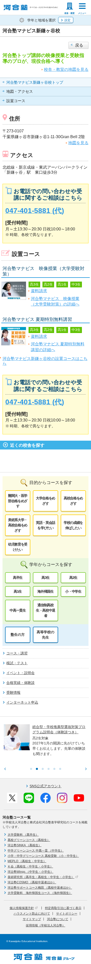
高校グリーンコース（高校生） (29, 840)
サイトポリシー (66, 913)
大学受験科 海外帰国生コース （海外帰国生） (40, 893)
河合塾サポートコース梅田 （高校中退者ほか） (40, 887)
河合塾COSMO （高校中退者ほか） (32, 882)
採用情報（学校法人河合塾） (45, 925)
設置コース (15, 101)
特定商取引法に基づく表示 (63, 908)
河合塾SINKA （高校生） (24, 845)
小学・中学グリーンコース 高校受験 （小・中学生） (43, 856)
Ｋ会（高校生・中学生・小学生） (30, 866)
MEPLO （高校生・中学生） (27, 861)
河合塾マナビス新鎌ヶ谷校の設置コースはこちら (45, 361)
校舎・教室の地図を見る (66, 69)
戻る (79, 45)
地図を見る (78, 143)
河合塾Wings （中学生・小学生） (30, 871)
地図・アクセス (19, 91)
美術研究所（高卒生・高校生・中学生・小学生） (41, 877)
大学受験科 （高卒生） (23, 834)
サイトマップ (32, 919)
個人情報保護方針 (22, 908)
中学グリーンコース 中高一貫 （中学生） (36, 850)
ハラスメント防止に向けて (32, 913)
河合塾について (57, 919)
